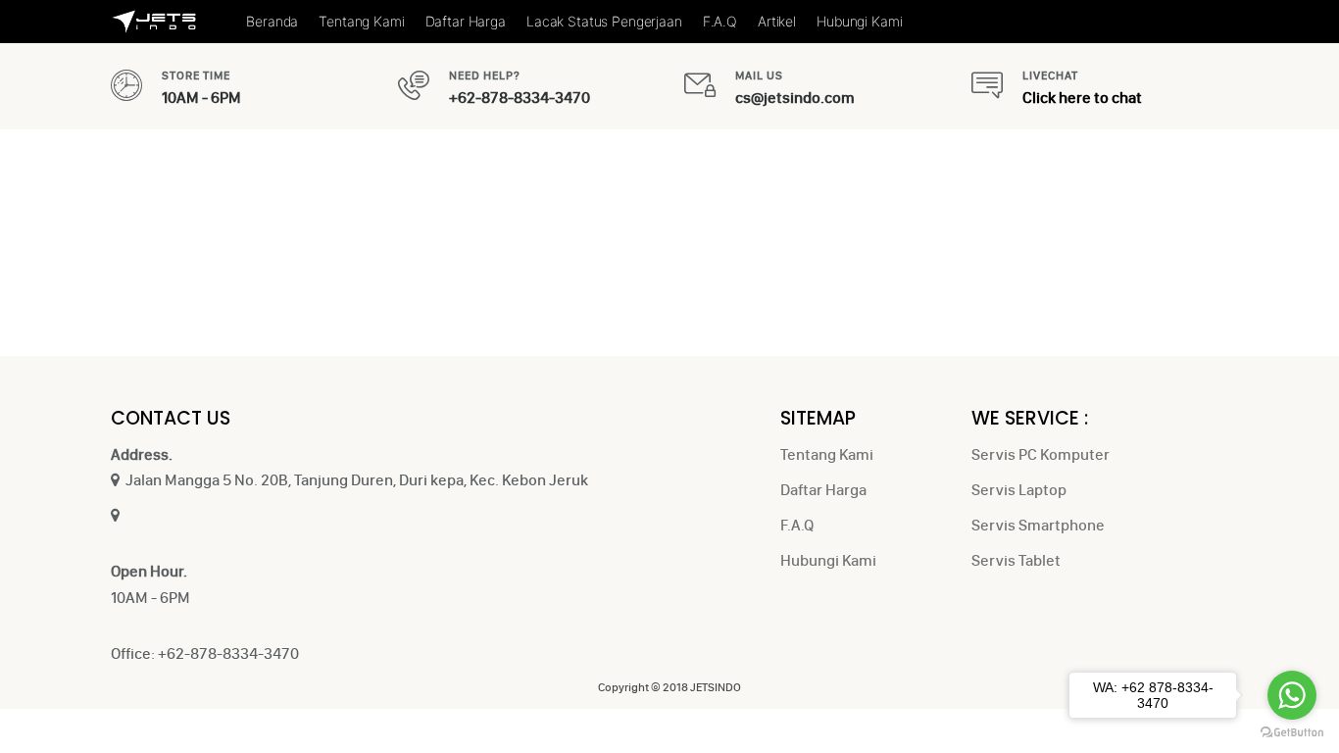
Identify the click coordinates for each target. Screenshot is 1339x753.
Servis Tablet (1016, 560)
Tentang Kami (361, 21)
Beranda (272, 21)
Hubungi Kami (859, 21)
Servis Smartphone (1038, 525)
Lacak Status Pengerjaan (604, 21)
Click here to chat (1082, 97)
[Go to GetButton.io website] (1292, 733)
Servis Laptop (1018, 489)
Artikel (777, 21)
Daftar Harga (465, 21)
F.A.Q (720, 21)
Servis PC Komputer (1040, 454)
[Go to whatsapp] (1291, 695)
